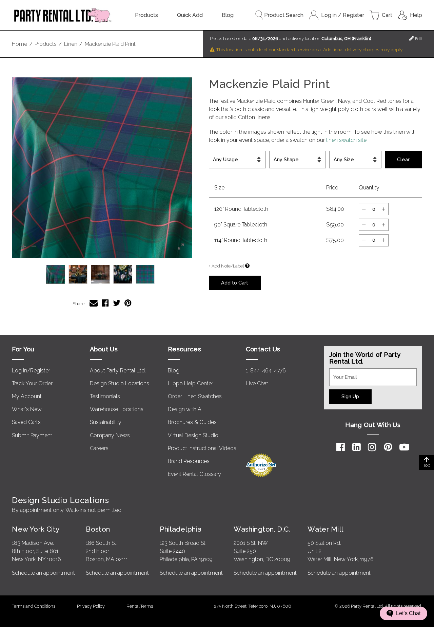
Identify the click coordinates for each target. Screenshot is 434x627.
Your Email (342, 372)
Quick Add (190, 15)
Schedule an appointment (43, 573)
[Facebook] (340, 447)
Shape (278, 154)
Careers (99, 448)
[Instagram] (372, 447)
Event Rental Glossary (194, 474)
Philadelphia (180, 529)
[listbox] (102, 274)
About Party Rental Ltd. (118, 370)
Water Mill (325, 529)
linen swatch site (346, 140)
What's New (27, 409)
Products (146, 15)
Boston (98, 529)
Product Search (283, 15)
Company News (110, 435)
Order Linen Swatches (195, 396)
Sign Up (350, 396)
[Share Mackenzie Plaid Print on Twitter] (116, 303)
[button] (102, 167)
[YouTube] (404, 447)
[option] (55, 274)
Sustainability (105, 422)
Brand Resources (189, 461)
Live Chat (257, 383)
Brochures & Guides (192, 422)
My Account (27, 396)
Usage (217, 154)
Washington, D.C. (262, 529)
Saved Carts (26, 422)
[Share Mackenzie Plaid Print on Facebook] (105, 303)
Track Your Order (32, 383)
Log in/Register (31, 370)
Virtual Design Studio (193, 435)
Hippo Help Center (190, 383)
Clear (403, 159)
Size (336, 154)
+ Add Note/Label (226, 266)
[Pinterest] (388, 447)
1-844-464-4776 (266, 370)
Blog (228, 15)
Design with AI (185, 409)
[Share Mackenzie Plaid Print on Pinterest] (128, 303)
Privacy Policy (91, 606)
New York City (35, 529)
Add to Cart (234, 282)
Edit (418, 38)
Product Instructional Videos (202, 448)
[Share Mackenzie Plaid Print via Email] (94, 303)
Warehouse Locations (116, 409)
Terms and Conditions (33, 606)
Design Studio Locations (119, 383)
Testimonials (105, 396)
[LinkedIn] (356, 447)
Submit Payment (32, 435)
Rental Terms (139, 606)
